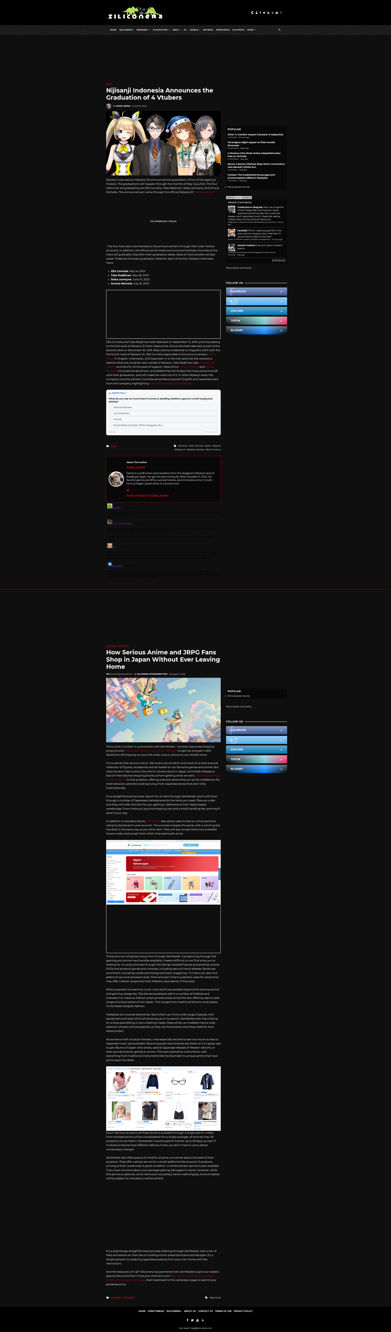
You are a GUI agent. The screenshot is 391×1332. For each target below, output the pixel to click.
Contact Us (205, 1311)
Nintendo (142, 30)
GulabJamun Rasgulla (250, 207)
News (109, 84)
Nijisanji (217, 446)
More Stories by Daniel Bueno (147, 495)
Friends (117, 419)
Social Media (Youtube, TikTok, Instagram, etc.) (138, 425)
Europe (200, 446)
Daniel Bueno (123, 106)
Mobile (194, 30)
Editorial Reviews (122, 407)
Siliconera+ (126, 30)
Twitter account (204, 192)
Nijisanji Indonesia (196, 449)
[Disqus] (163, 540)
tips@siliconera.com (201, 1328)
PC (185, 30)
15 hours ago (277, 239)
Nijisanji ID (181, 449)
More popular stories (239, 187)
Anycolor (183, 446)
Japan (208, 446)
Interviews (222, 30)
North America (214, 449)
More (250, 30)
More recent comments (238, 268)
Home (113, 30)
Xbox (176, 30)
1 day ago (241, 255)
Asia (192, 446)
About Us (190, 1311)
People (230, 198)
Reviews (208, 30)
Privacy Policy (243, 1311)
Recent (238, 198)
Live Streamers (121, 413)
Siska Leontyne (189, 366)
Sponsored (123, 646)
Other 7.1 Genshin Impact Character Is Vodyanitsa (255, 134)
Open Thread (156, 1311)
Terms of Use (223, 1311)
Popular (247, 198)
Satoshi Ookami (246, 245)
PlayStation (160, 30)
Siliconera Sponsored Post (152, 674)
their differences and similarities (171, 383)
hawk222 (242, 230)
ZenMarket (153, 821)
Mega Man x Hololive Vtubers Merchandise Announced (252, 222)
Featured (111, 646)
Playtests (238, 30)
